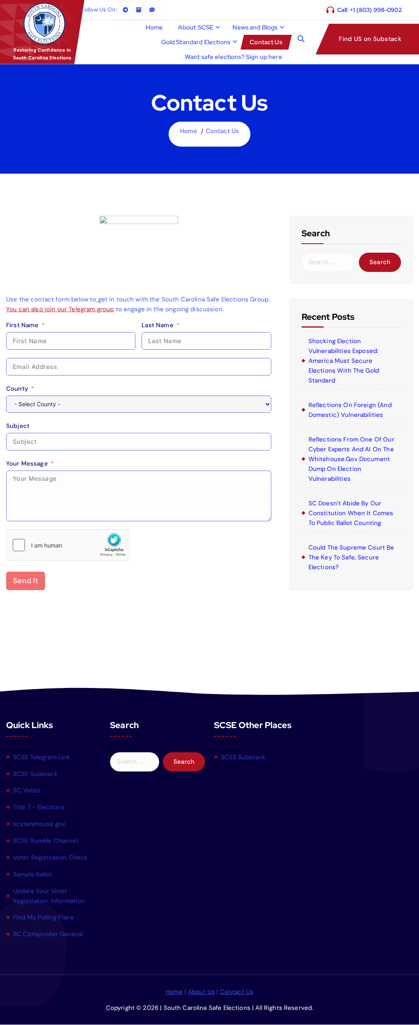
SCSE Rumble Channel (45, 841)
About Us (201, 992)
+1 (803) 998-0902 (376, 10)
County (17, 389)
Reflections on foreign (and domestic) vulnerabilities (350, 410)
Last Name (157, 325)
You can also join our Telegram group (60, 309)
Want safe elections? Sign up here (233, 57)
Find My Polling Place (43, 917)
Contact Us (266, 42)
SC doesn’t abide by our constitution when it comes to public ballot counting (351, 513)
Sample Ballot (32, 874)
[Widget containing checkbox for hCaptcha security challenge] (68, 545)
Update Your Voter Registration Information (49, 896)
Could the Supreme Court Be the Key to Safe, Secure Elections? (351, 557)
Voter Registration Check (50, 857)
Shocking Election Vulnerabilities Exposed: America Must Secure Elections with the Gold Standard (344, 361)
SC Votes (26, 790)
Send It (25, 581)
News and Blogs (254, 27)
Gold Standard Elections (195, 42)
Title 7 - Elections (39, 807)
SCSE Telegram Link (41, 757)
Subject (17, 426)
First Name (22, 325)
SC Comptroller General (48, 934)
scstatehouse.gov (39, 824)
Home (154, 27)
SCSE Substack (35, 774)
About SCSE (196, 27)
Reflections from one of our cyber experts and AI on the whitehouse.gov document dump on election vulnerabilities (351, 459)
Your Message (27, 463)
